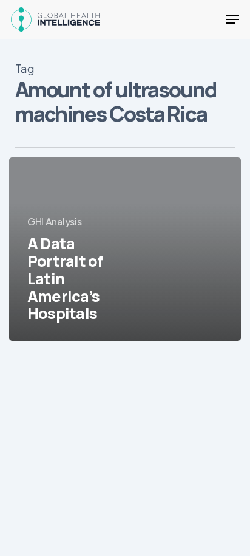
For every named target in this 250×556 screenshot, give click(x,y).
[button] (232, 19)
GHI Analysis (54, 221)
